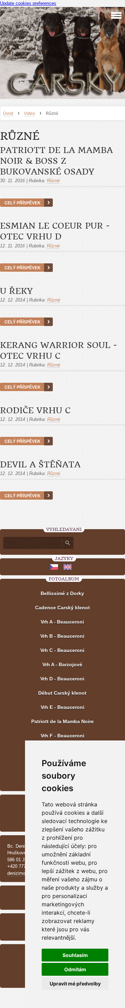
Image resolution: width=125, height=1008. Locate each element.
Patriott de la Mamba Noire (62, 721)
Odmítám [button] (75, 969)
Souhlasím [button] (75, 955)
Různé (53, 180)
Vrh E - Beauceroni (62, 707)
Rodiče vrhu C (35, 410)
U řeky (16, 291)
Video (29, 113)
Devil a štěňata (40, 464)
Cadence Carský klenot (62, 607)
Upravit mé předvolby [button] (75, 983)
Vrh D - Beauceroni (62, 678)
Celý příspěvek (23, 203)
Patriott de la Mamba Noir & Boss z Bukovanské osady (56, 161)
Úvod (8, 113)
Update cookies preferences (28, 3)
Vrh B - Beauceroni (62, 636)
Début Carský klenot (62, 693)
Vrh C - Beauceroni (62, 650)
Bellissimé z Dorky (62, 593)
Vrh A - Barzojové (62, 664)
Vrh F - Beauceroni (62, 735)
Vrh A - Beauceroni (62, 622)
